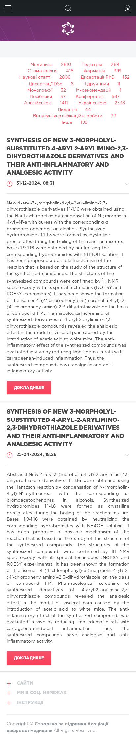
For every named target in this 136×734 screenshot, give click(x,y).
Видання (67, 110)
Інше (67, 122)
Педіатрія (92, 65)
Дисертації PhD (98, 77)
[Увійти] (128, 8)
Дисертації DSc (45, 84)
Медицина (41, 65)
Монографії (39, 90)
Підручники (96, 84)
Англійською (38, 103)
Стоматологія (43, 71)
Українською (92, 103)
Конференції (89, 97)
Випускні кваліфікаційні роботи (67, 116)
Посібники (41, 97)
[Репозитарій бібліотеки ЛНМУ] (68, 28)
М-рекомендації (93, 90)
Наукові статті (35, 77)
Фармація (94, 71)
